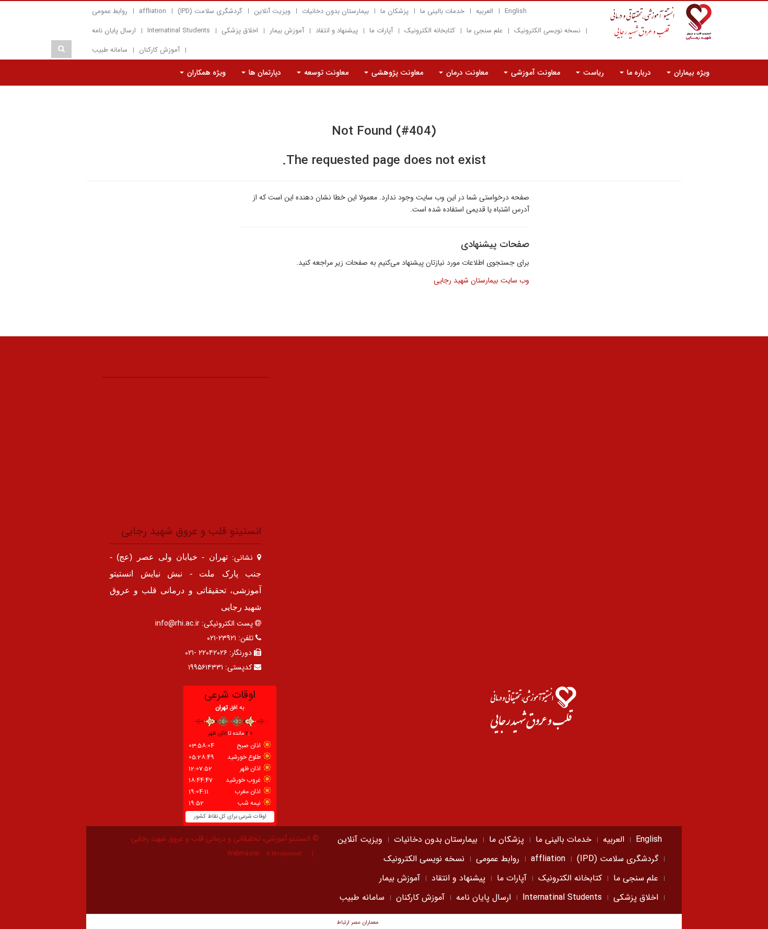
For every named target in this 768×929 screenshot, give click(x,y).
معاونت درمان (466, 72)
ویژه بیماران (690, 72)
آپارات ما (381, 30)
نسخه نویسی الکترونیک (547, 30)
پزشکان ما (394, 11)
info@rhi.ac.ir (177, 623)
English (516, 11)
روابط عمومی (109, 11)
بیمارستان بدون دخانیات (335, 11)
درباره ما (638, 72)
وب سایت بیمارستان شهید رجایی (481, 280)
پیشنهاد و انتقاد (337, 30)
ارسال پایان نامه (114, 30)
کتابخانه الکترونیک (429, 30)
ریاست (592, 72)
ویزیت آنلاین (272, 11)
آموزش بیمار (287, 30)
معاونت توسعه (325, 72)
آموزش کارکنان (159, 49)
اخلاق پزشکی (240, 30)
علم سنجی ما (485, 30)
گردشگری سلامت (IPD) (210, 11)
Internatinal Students (178, 30)
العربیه (484, 11)
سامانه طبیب (109, 49)
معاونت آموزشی (534, 72)
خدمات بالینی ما (442, 11)
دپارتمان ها (264, 72)
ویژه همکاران (205, 72)
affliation (152, 11)
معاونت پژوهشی (396, 72)
